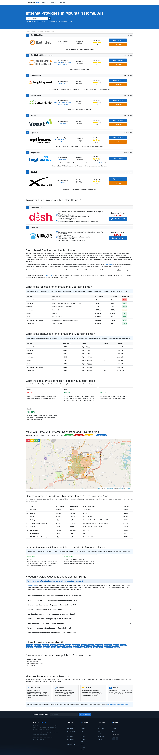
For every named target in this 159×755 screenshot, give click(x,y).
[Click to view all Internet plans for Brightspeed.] (40, 82)
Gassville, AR (37, 645)
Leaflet (99, 488)
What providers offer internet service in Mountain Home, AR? (51, 632)
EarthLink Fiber (31, 300)
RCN (82, 744)
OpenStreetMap (109, 488)
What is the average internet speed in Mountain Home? (49, 628)
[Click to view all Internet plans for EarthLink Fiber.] (40, 42)
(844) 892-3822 (119, 219)
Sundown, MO (46, 647)
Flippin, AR (83, 645)
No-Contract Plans (71, 744)
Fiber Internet (70, 728)
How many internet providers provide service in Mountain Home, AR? (54, 595)
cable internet (36, 270)
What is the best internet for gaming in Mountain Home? (49, 618)
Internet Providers (71, 726)
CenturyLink (30, 303)
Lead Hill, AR (107, 647)
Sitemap (100, 739)
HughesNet (30, 323)
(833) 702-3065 (118, 138)
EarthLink (83, 726)
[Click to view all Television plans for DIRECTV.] (41, 236)
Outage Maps (101, 736)
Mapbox (129, 488)
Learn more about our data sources (117, 704)
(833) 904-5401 (118, 60)
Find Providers (86, 714)
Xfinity (83, 728)
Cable (60, 140)
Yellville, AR (123, 645)
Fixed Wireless (58, 62)
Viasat (28, 317)
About (113, 726)
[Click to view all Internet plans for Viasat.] (40, 122)
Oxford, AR (75, 647)
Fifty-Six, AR (89, 647)
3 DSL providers (89, 435)
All (39, 440)
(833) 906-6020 (118, 40)
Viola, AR (53, 647)
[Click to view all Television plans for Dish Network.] (41, 216)
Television (60, 104)
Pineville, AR (29, 647)
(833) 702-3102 (119, 238)
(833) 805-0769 (118, 120)
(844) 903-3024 (118, 80)
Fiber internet (109, 265)
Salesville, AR (45, 645)
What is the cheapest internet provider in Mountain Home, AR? (52, 600)
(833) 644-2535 (118, 159)
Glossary (100, 731)
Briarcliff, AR (29, 645)
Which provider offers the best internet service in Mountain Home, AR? (55, 581)
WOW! (83, 747)
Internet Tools (101, 728)
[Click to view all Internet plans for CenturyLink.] (40, 102)
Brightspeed (30, 310)
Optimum (29, 306)
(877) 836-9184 (118, 179)
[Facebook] (113, 738)
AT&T (82, 731)
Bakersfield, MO (99, 645)
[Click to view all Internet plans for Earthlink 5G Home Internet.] (40, 62)
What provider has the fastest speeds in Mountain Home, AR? (51, 605)
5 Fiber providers (69, 435)
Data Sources (101, 734)
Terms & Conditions (41, 739)
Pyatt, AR (82, 647)
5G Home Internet (64, 63)
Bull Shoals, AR (76, 645)
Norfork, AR (68, 645)
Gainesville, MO (108, 645)
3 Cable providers (79, 435)
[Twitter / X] (117, 738)
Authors (114, 728)
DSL (64, 83)
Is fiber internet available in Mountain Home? (45, 609)
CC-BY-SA (120, 488)
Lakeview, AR (60, 645)
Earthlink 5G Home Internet (34, 320)
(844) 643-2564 (118, 100)
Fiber (62, 43)
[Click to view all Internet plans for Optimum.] (40, 140)
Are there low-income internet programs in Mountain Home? (51, 614)
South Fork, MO (115, 647)
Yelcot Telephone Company (38, 537)
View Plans (118, 44)
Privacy (34, 739)
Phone (66, 104)
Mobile (66, 62)
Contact (114, 731)
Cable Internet (70, 734)
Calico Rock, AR (38, 647)
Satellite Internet (71, 742)
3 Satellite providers (101, 435)
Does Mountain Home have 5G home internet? (45, 623)
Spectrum (83, 734)
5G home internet (48, 275)
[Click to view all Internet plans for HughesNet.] (40, 159)
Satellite (60, 123)
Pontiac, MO (90, 645)
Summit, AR (116, 645)
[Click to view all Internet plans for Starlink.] (40, 181)
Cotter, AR (52, 645)
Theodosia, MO (60, 647)
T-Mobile (83, 742)
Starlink (28, 313)
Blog (99, 726)
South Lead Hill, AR (98, 647)
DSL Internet (70, 736)
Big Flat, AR (68, 647)
